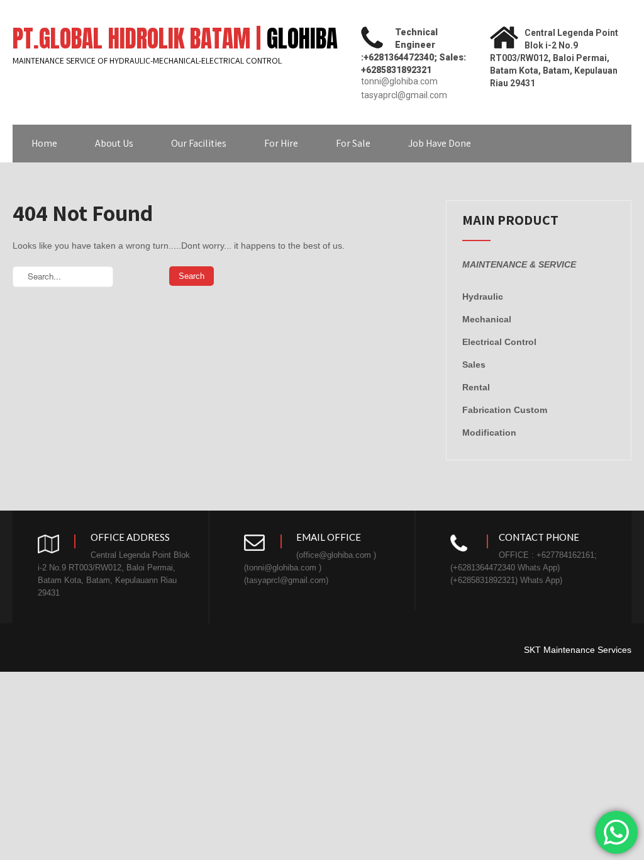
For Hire (281, 143)
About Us (114, 143)
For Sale (353, 143)
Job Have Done (439, 143)
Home (44, 143)
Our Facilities (198, 143)
